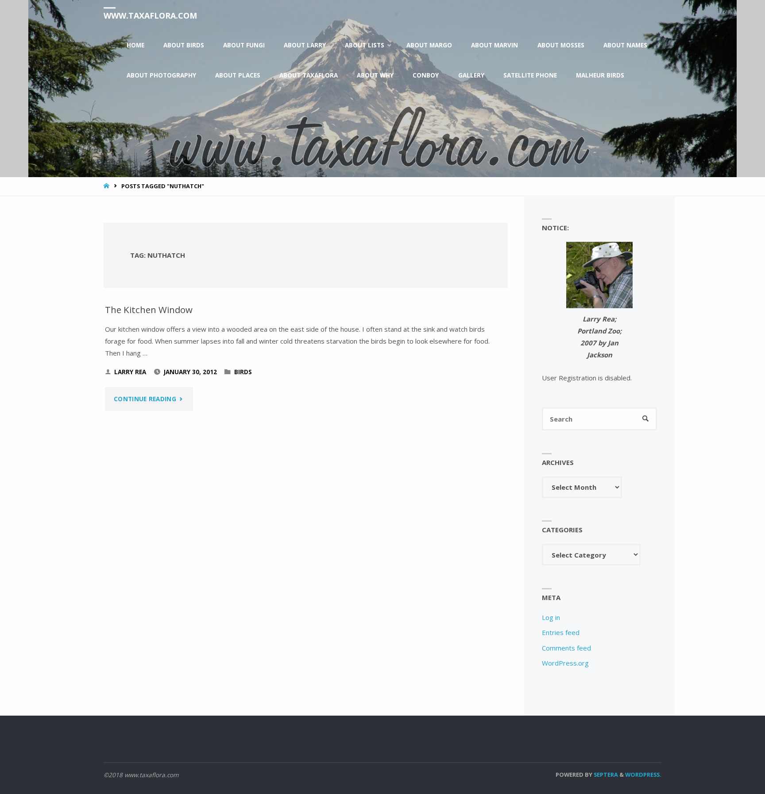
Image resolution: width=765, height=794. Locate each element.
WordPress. (643, 775)
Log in (551, 617)
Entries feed (561, 632)
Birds (243, 372)
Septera (605, 775)
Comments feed (566, 647)
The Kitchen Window (149, 309)
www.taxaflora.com (150, 15)
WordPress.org (565, 662)
